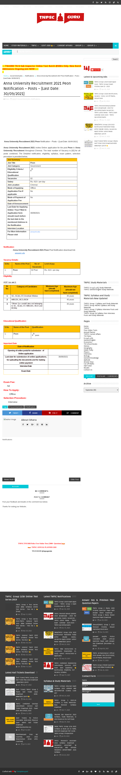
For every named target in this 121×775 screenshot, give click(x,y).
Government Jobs (16, 76)
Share (35, 413)
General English (89, 340)
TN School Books (90, 344)
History (69, 7)
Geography (80, 7)
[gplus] (97, 2)
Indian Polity (88, 350)
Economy (59, 7)
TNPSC (34, 46)
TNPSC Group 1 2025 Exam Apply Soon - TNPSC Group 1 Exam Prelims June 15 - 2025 (105, 84)
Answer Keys (89, 362)
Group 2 (91, 46)
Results (86, 368)
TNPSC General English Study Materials (99, 289)
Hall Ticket (88, 366)
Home (6, 46)
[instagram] (110, 2)
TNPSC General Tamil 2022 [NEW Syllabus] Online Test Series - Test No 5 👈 (27, 637)
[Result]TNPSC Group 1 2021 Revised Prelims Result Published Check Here (104, 627)
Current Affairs (65, 46)
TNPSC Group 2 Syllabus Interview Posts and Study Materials (101, 310)
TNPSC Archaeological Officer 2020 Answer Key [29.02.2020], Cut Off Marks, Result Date (104, 655)
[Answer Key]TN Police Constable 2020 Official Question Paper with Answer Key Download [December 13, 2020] (104, 641)
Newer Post (8, 479)
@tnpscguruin (47, 551)
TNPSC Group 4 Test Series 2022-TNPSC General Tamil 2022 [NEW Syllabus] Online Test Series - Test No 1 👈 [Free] (27, 623)
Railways (16, 7)
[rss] (105, 2)
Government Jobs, (24, 99)
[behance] (108, 771)
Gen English (39, 7)
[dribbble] (100, 771)
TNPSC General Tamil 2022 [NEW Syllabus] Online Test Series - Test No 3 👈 (27, 661)
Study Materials (19, 46)
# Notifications (30, 407)
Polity (50, 7)
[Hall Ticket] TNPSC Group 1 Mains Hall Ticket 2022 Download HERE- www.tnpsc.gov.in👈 (106, 143)
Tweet (15, 413)
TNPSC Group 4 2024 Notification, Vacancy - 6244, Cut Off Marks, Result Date (106, 96)
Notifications (29, 76)
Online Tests (24, 51)
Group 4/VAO (10, 51)
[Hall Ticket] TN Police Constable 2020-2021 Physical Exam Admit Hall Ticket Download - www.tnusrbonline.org (27, 722)
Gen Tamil (27, 7)
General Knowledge (91, 358)
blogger (15, 486)
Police (6, 7)
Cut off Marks (89, 364)
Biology (87, 356)
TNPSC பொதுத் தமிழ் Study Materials (97, 287)
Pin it (55, 413)
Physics (86, 352)
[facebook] (93, 2)
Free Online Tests (90, 330)
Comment (75, 413)
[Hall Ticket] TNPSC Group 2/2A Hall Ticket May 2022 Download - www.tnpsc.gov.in (27, 680)
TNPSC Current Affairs (92, 334)
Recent (89, 376)
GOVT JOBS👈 (47, 46)
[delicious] (114, 2)
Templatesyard (22, 771)
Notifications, (35, 99)
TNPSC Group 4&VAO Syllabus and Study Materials (99, 306)
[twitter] (101, 2)
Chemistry (87, 354)
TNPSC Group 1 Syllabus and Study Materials (101, 303)
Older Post (75, 479)
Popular (101, 376)
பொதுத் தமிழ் (88, 338)
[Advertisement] (60, 33)
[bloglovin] (95, 771)
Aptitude (91, 7)
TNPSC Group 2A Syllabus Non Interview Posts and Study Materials (99, 314)
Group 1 (79, 46)
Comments (113, 376)
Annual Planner (89, 332)
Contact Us (88, 370)
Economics (88, 342)
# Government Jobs (16, 407)
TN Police (87, 336)
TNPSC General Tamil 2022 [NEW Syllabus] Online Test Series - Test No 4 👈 (27, 649)
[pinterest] (91, 771)
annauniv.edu (35, 232)
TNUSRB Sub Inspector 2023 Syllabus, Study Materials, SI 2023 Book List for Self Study (65, 717)
